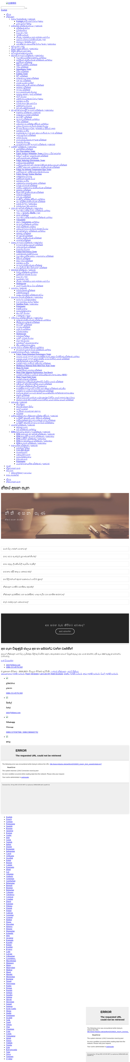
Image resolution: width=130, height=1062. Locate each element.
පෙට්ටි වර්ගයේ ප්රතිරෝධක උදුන (31, 39)
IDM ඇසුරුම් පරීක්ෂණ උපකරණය (31, 443)
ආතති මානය (21, 309)
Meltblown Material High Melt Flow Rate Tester (35, 366)
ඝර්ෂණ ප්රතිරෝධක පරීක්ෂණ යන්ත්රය (33, 320)
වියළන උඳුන (22, 33)
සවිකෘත (19, 413)
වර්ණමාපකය (22, 331)
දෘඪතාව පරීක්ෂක (23, 87)
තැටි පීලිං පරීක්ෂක (24, 117)
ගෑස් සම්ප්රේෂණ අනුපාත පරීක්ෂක (31, 140)
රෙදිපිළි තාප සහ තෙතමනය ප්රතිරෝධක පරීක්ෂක (38, 167)
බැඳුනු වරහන (22, 409)
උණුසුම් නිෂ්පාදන (58, 671)
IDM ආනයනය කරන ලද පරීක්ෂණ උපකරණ (30, 432)
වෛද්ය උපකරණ (19, 288)
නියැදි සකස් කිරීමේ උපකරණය (24, 49)
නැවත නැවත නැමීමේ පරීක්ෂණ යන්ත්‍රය (33, 350)
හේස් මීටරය (21, 137)
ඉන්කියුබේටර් (22, 35)
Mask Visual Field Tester (26, 377)
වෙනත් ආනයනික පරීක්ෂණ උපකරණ (33, 464)
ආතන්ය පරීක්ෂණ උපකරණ (28, 112)
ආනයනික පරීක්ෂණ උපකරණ (24, 445)
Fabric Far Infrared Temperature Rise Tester (33, 169)
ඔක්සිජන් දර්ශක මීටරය (26, 274)
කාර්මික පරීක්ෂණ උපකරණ (23, 270)
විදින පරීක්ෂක (22, 71)
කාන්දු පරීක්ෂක (23, 395)
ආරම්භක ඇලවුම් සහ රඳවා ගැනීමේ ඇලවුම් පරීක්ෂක (39, 133)
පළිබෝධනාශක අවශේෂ (21, 53)
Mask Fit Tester (22, 368)
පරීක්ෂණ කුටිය (23, 28)
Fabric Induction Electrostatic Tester (30, 160)
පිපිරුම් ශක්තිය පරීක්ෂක (26, 64)
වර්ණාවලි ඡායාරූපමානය (27, 343)
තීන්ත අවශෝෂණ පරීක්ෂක (28, 322)
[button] (65, 631)
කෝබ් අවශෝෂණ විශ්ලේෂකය (29, 99)
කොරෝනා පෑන (23, 454)
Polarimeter (20, 306)
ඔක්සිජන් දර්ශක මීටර (25, 179)
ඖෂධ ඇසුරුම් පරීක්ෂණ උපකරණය (27, 242)
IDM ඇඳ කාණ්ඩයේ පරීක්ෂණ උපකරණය (34, 441)
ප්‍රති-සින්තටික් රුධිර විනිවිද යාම (30, 361)
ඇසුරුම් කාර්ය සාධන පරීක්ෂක (29, 245)
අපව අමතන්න (12, 475)
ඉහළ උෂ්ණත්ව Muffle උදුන (28, 213)
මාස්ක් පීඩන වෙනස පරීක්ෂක (29, 370)
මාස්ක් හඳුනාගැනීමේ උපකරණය (25, 352)
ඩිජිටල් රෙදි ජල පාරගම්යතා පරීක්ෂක (32, 156)
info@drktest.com (13, 665)
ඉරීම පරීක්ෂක (22, 67)
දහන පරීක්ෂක (22, 215)
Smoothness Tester (23, 69)
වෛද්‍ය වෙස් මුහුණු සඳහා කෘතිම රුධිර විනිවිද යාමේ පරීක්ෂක (43, 359)
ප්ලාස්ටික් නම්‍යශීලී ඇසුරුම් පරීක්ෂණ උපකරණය (32, 110)
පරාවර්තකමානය (23, 311)
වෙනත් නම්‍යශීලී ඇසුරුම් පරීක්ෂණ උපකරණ (35, 144)
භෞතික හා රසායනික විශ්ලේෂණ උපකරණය (36, 44)
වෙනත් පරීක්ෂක (23, 240)
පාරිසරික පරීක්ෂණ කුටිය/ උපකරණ (26, 26)
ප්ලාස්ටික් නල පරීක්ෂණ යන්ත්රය (30, 231)
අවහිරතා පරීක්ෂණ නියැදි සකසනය (31, 386)
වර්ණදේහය (21, 30)
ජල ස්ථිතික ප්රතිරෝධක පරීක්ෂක (30, 201)
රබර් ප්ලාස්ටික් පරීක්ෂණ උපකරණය (27, 208)
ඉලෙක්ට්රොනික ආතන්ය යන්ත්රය (31, 58)
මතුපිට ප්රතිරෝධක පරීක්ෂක (29, 238)
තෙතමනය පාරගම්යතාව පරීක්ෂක (31, 183)
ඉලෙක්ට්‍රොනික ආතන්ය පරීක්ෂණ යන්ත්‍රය (34, 217)
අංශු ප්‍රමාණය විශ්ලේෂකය (27, 302)
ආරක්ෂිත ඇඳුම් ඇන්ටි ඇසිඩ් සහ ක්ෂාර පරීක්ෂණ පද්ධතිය (41, 388)
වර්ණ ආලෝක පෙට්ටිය (26, 103)
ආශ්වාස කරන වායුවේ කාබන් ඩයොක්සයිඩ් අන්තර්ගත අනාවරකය (45, 393)
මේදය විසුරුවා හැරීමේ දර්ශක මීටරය (32, 126)
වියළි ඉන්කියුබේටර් (109, 674)
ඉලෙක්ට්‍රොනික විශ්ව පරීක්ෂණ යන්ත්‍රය (33, 210)
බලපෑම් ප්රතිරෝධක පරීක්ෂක (29, 265)
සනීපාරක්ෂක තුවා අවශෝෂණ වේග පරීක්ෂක (35, 420)
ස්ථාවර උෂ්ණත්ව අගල (26, 42)
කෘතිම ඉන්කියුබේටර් (73, 674)
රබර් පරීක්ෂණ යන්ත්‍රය (26, 226)
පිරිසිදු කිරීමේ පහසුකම (21, 51)
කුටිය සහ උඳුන (18, 46)
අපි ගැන (9, 470)
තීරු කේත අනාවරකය (25, 345)
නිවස (8, 14)
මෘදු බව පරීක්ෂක (23, 80)
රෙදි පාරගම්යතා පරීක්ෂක (27, 158)
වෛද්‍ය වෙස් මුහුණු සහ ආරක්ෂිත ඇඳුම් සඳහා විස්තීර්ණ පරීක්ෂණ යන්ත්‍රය (48, 356)
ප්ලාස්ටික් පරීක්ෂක (24, 236)
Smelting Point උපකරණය (27, 304)
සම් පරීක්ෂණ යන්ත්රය (26, 429)
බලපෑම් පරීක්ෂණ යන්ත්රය (28, 119)
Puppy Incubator (32, 674)
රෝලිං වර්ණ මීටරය (25, 338)
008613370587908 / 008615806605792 (22, 732)
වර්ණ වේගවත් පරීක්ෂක (26, 185)
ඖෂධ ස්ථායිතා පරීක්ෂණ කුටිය (29, 295)
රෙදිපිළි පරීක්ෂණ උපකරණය (24, 147)
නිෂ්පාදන (10, 17)
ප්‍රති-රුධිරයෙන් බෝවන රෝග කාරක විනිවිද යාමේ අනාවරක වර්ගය (45, 397)
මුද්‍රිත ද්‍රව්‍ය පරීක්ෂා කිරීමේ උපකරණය (27, 318)
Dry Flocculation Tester (25, 151)
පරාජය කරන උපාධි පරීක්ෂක (29, 94)
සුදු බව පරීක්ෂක (23, 90)
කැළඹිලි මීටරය (23, 313)
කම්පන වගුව (22, 427)
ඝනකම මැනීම (22, 101)
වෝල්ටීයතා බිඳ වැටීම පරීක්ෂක (29, 286)
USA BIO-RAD (22, 450)
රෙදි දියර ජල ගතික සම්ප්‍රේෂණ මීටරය (32, 172)
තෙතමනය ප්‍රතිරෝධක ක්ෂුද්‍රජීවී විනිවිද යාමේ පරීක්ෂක (39, 381)
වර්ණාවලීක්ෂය (23, 336)
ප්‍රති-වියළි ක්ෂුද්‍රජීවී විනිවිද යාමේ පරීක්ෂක (34, 384)
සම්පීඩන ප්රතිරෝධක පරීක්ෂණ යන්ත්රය (34, 60)
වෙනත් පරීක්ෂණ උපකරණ (23, 425)
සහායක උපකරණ (19, 402)
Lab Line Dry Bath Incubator (51, 674)
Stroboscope (21, 283)
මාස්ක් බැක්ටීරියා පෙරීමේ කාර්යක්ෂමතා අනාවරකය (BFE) (41, 375)
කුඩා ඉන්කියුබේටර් (91, 674)
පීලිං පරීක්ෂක (22, 76)
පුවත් (8, 466)
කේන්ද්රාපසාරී (22, 293)
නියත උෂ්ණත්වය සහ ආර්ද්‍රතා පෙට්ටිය (33, 37)
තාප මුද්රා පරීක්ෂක (24, 261)
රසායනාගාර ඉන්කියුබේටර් (12, 674)
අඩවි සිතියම (73, 671)
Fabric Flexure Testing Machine (29, 174)
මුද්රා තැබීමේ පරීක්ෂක (26, 135)
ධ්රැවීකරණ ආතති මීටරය (27, 254)
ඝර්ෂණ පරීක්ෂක (23, 194)
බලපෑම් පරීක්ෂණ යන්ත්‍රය (27, 224)
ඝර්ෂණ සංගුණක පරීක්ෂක (27, 78)
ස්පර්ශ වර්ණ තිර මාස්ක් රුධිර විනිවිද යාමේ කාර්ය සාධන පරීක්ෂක (45, 400)
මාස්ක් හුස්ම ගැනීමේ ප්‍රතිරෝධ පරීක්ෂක (33, 363)
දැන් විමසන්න (7, 660)
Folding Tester (22, 74)
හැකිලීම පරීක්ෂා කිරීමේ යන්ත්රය (30, 199)
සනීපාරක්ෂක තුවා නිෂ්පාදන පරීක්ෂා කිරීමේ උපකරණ (34, 416)
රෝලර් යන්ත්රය (23, 329)
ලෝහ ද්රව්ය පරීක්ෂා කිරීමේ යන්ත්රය (27, 347)
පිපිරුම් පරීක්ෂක (23, 258)
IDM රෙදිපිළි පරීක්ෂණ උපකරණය (31, 438)
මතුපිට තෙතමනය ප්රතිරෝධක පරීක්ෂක (34, 188)
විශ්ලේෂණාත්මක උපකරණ (23, 19)
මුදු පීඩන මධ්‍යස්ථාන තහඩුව (28, 411)
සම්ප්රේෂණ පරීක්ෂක (25, 290)
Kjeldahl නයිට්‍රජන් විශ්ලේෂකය (29, 21)
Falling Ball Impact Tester (26, 251)
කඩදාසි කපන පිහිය (24, 407)
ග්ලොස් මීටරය (22, 340)
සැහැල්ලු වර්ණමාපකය (26, 299)
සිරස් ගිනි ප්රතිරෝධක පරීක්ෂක (30, 192)
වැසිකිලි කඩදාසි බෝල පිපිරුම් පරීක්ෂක (33, 418)
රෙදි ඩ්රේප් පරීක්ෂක (25, 163)
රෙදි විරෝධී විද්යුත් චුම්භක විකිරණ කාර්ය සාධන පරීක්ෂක (41, 165)
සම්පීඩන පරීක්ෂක (24, 62)
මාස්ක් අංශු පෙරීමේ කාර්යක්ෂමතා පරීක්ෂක (35, 391)
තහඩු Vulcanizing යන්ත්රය (27, 222)
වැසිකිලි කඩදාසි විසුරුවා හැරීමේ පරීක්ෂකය (35, 423)
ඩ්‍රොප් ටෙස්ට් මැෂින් (25, 83)
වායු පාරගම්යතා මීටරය (26, 92)
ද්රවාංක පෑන (21, 459)
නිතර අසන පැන (13, 468)
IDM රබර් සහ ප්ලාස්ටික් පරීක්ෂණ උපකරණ (35, 434)
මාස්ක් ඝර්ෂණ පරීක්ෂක (26, 379)
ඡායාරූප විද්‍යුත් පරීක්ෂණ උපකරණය (27, 297)
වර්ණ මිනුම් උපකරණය (26, 204)
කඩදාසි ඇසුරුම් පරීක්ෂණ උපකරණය (27, 55)
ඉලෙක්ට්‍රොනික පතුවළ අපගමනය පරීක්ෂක (35, 256)
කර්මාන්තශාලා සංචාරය (21, 473)
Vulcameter (20, 220)
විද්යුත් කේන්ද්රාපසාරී (25, 108)
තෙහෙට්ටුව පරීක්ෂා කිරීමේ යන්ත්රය (32, 124)
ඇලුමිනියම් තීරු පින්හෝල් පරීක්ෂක (31, 267)
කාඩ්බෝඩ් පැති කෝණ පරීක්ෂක (30, 85)
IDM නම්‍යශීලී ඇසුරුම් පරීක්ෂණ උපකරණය (35, 436)
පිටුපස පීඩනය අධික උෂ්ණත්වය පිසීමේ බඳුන (35, 128)
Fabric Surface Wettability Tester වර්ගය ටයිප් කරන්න (38, 153)
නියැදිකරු (20, 404)
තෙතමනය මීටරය (24, 106)
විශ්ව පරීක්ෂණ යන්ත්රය (27, 272)
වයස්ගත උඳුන (22, 279)
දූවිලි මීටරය (21, 96)
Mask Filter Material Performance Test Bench (34, 372)
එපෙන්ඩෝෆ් (21, 452)
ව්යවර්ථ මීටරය (23, 142)
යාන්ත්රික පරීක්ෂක (24, 149)
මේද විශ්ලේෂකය (23, 23)
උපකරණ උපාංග (23, 315)
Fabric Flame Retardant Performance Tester (33, 354)
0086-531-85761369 (14, 667)
